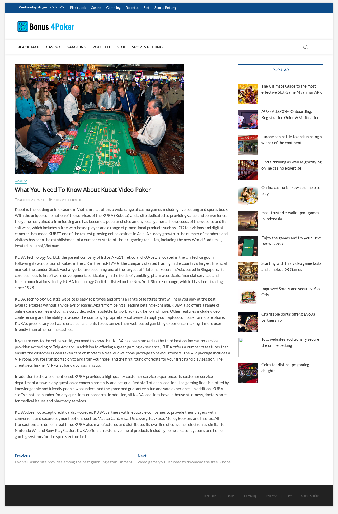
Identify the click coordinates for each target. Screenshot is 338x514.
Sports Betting (165, 8)
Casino (96, 8)
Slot (146, 8)
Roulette (132, 8)
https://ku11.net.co (67, 200)
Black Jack (78, 8)
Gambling (113, 8)
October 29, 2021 (31, 200)
